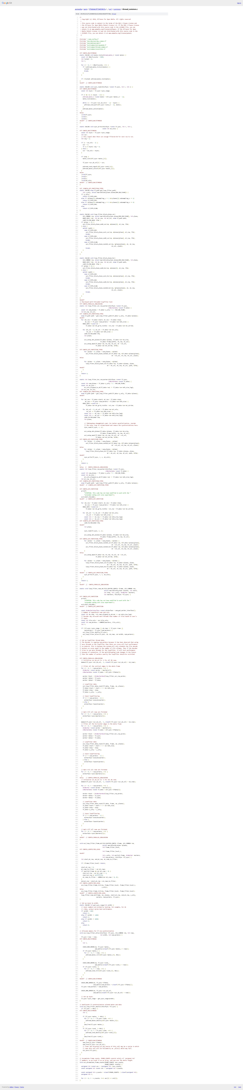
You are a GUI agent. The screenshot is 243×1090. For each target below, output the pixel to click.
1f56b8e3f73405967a (97, 9)
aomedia (78, 9)
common (117, 9)
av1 (110, 9)
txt (235, 1087)
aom (85, 9)
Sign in (239, 3)
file (113, 14)
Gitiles (11, 1087)
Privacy (16, 1087)
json (239, 1087)
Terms (22, 1087)
